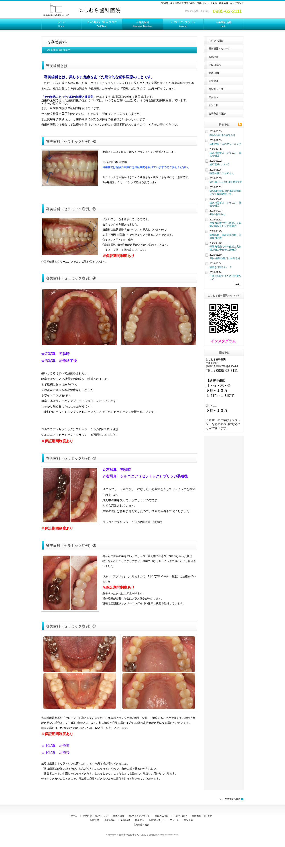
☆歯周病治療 (161, 816)
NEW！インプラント (139, 816)
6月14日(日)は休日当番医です (226, 182)
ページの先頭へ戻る (231, 799)
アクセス (213, 97)
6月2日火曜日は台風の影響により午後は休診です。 (226, 192)
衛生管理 (213, 81)
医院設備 (213, 56)
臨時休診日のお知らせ (222, 173)
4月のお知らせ (218, 214)
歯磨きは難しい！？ (221, 267)
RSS (240, 124)
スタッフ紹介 (216, 40)
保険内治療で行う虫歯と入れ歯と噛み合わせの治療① (225, 248)
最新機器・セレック (220, 48)
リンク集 (213, 105)
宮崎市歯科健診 (217, 113)
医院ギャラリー (217, 89)
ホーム (74, 816)
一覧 (237, 284)
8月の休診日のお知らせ (222, 135)
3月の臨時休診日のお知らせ (225, 258)
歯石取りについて (219, 164)
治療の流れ (215, 64)
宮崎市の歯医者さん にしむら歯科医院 (138, 834)
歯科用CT (214, 73)
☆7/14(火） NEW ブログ (95, 816)
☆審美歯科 (118, 816)
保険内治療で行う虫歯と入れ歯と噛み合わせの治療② (225, 224)
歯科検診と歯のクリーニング (225, 144)
